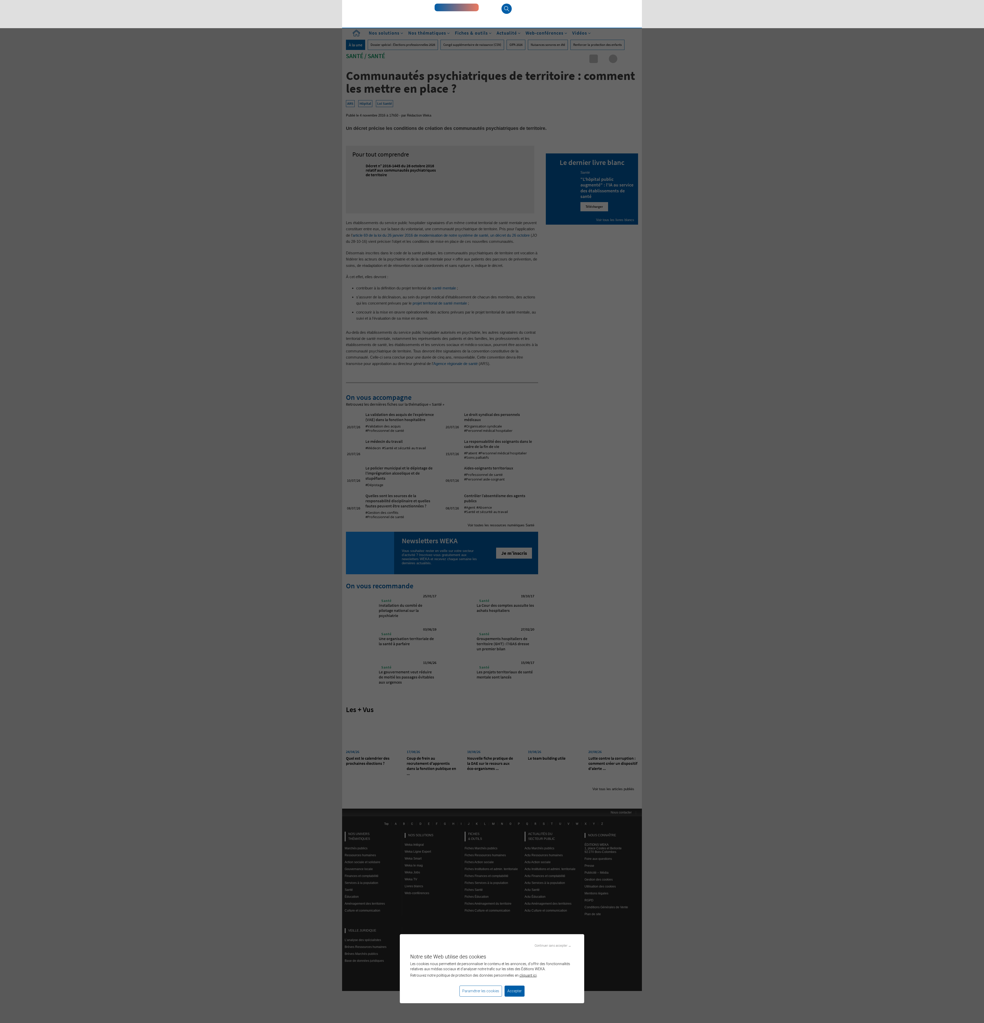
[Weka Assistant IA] (457, 7)
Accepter (514, 991)
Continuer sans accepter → (553, 945)
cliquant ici (528, 975)
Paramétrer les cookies (480, 991)
